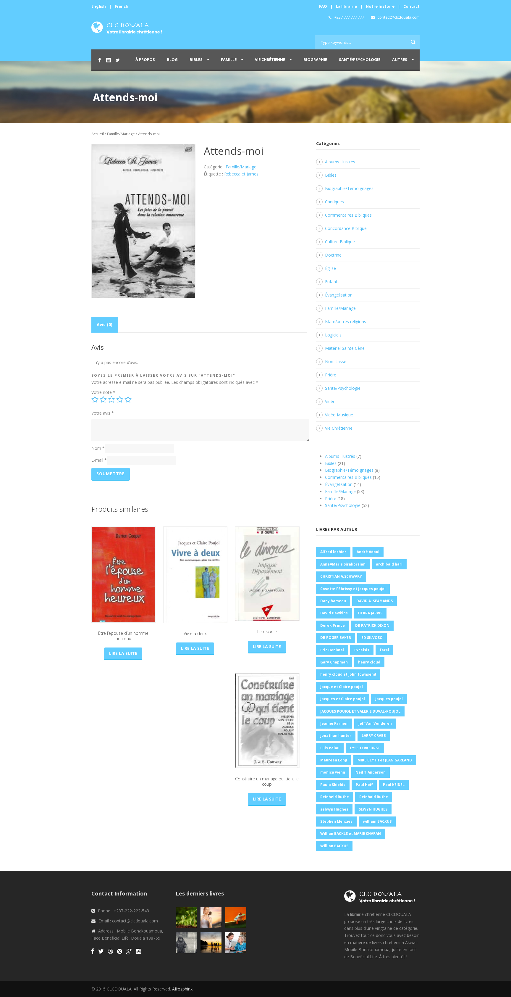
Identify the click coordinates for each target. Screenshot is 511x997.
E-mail (99, 460)
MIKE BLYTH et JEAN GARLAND (385, 760)
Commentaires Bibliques (348, 215)
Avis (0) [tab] (104, 324)
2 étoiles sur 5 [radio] (103, 399)
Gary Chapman (334, 662)
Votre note (103, 392)
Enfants (332, 281)
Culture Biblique (340, 241)
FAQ (323, 6)
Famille (229, 59)
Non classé (335, 361)
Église (330, 268)
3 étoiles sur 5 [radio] (111, 399)
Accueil (97, 133)
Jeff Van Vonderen (375, 723)
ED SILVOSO (372, 637)
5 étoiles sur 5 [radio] (128, 399)
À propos (145, 59)
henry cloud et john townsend (348, 674)
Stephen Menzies (336, 821)
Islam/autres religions (345, 321)
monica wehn (332, 772)
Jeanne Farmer (334, 723)
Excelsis (361, 650)
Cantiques (334, 201)
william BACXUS (377, 821)
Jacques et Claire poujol (342, 698)
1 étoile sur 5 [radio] (94, 399)
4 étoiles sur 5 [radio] (119, 399)
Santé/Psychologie (359, 59)
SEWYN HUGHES (373, 809)
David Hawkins (334, 613)
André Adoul (368, 551)
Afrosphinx (182, 989)
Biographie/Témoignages (349, 188)
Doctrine (333, 255)
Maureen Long (333, 760)
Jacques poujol (389, 698)
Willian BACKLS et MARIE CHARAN (350, 833)
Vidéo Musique (339, 415)
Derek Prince (332, 625)
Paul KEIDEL (394, 784)
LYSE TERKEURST (365, 747)
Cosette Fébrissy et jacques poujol (353, 588)
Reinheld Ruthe (334, 796)
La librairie (346, 6)
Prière (330, 375)
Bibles (196, 59)
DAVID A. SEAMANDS (374, 600)
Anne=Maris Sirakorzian (343, 564)
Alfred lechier (333, 551)
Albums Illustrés (340, 162)
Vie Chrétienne (270, 59)
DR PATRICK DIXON (372, 625)
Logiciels (333, 335)
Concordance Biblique (346, 228)
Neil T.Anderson (370, 772)
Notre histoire (380, 6)
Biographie (315, 59)
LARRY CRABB (374, 735)
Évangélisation (338, 295)
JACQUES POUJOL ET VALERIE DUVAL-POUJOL (360, 711)
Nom (98, 448)
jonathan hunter (335, 735)
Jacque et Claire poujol (341, 686)
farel (384, 650)
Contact (411, 6)
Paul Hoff (364, 784)
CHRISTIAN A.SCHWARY (341, 576)
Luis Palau (329, 747)
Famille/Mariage (121, 133)
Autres (399, 59)
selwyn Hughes (334, 809)
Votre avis (102, 413)
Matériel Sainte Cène (345, 348)
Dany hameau (333, 600)
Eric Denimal (332, 650)
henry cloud (369, 662)
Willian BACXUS (334, 845)
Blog (172, 59)
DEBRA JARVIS (370, 613)
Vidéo (330, 401)
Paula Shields (332, 784)
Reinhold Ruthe (373, 796)
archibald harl (389, 564)
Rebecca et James (241, 174)
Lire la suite (123, 653)
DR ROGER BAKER (335, 637)
